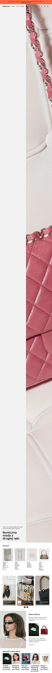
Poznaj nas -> (32, 644)
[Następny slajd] (12, 554)
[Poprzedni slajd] (4, 554)
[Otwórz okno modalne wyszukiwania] (41, 6)
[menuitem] (13, 6)
